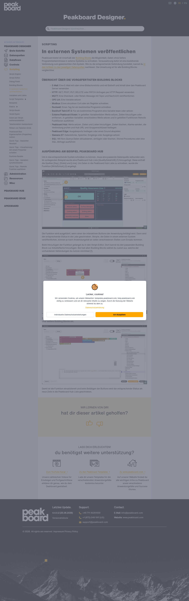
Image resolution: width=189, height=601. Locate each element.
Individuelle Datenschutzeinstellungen (70, 314)
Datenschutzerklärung (94, 307)
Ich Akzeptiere (119, 314)
